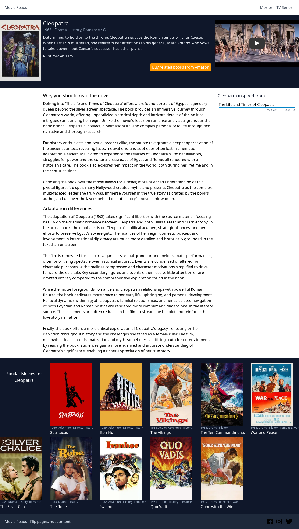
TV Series (284, 7)
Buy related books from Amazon (180, 67)
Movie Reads (16, 7)
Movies (266, 7)
